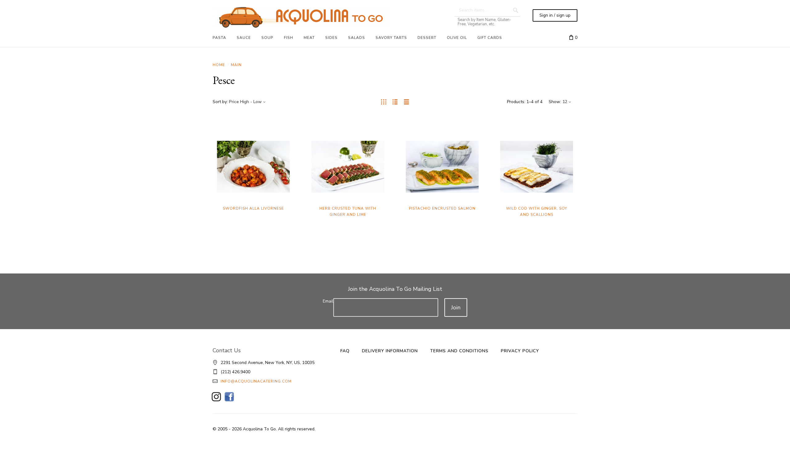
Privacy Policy (520, 351)
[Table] (406, 101)
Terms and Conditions (459, 351)
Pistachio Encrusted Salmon (442, 208)
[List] (395, 101)
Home (219, 64)
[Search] (515, 10)
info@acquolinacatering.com (256, 381)
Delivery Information (390, 351)
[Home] (301, 17)
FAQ (345, 351)
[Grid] (383, 101)
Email (328, 301)
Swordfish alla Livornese (253, 208)
